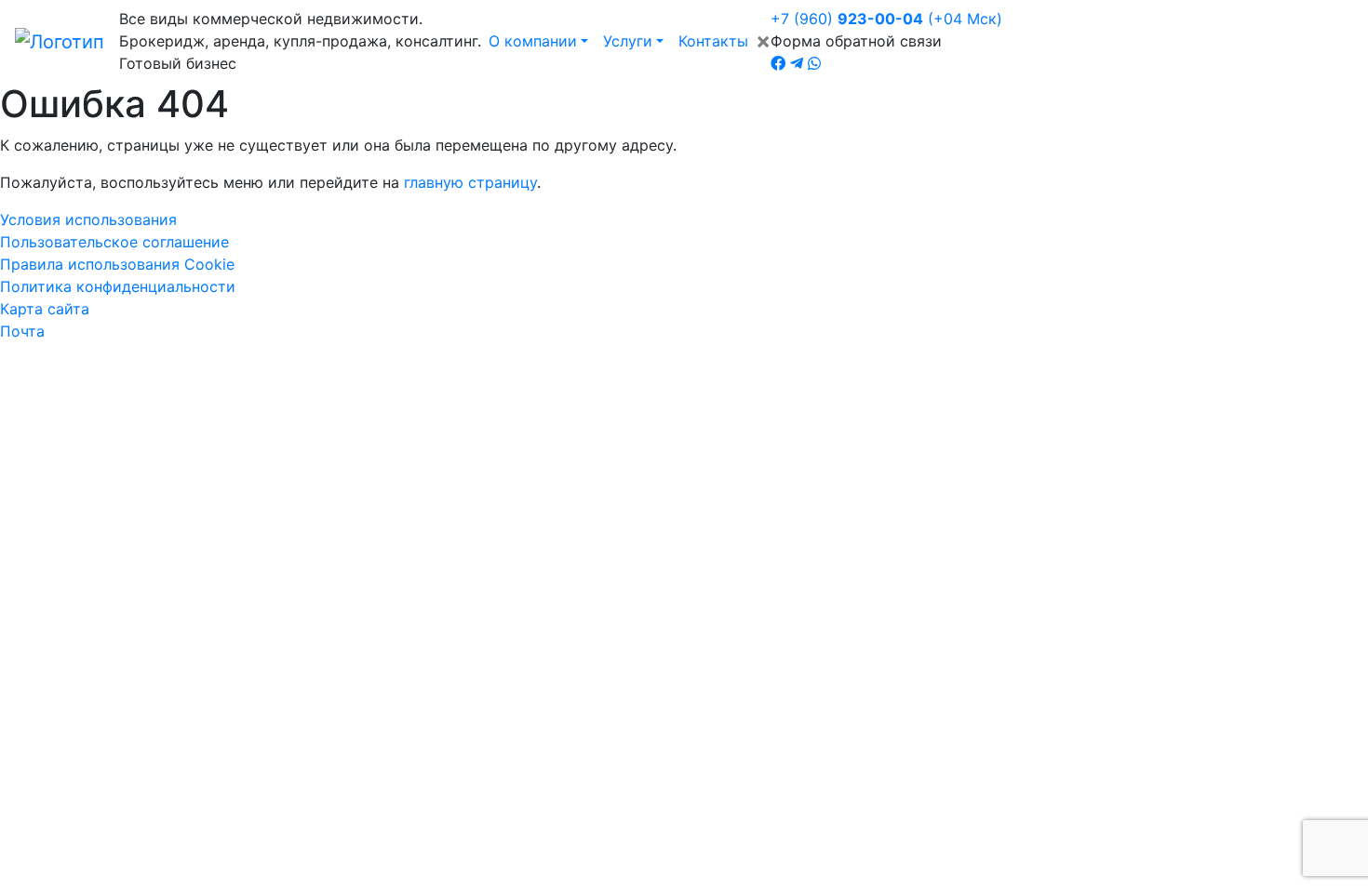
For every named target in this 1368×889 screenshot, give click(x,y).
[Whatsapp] (814, 63)
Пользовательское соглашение (114, 241)
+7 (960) (886, 18)
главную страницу (470, 182)
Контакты (713, 41)
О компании (533, 41)
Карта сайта (44, 308)
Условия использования (88, 219)
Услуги (627, 41)
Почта (22, 331)
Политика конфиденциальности (117, 286)
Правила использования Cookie (117, 264)
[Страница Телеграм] (796, 63)
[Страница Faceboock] (778, 63)
